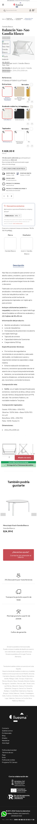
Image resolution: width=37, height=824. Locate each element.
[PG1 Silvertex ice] (7, 136)
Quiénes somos (7, 731)
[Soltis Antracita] (19, 114)
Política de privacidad (9, 750)
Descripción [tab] (18, 265)
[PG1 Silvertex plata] (31, 136)
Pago (4, 755)
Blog (3, 735)
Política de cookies (8, 760)
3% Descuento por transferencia (18, 580)
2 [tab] (17, 537)
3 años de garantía (18, 632)
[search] (4, 10)
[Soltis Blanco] (7, 114)
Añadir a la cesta (24, 457)
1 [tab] (15, 537)
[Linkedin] (18, 768)
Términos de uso (7, 752)
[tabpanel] (18, 512)
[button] (18, 555)
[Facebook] (9, 768)
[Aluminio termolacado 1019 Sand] (19, 91)
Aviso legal (5, 743)
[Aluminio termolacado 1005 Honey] (31, 91)
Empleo (4, 738)
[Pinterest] (14, 768)
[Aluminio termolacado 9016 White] (7, 91)
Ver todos (25, 84)
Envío (4, 757)
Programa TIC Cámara (9, 762)
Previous (6, 37)
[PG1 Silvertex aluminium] (19, 136)
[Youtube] (28, 768)
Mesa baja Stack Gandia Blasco (16, 525)
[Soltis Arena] (31, 114)
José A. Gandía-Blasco (21, 63)
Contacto (5, 728)
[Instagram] (23, 768)
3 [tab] (19, 537)
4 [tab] (22, 537)
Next (6, 71)
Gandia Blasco (7, 26)
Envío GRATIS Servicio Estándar (18, 462)
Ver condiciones (17, 223)
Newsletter (5, 740)
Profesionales (7, 733)
